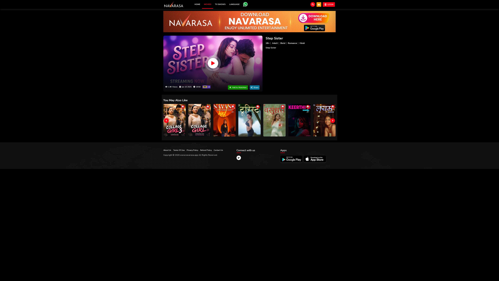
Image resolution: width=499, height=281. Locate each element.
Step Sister (274, 38)
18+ (268, 43)
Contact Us (218, 150)
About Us (167, 150)
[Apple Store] (315, 159)
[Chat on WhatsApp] (245, 4)
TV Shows (220, 4)
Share (256, 87)
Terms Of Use (179, 150)
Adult (275, 43)
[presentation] (166, 120)
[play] (213, 63)
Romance (292, 43)
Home (197, 4)
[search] (312, 4)
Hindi (302, 43)
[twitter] (239, 158)
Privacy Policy (192, 150)
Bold (282, 43)
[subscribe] (319, 4)
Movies (207, 4)
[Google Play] (291, 159)
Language (234, 4)
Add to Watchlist (239, 87)
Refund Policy (206, 150)
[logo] (173, 4)
